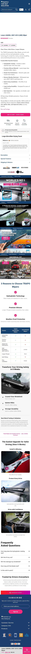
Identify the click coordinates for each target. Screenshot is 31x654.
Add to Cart (27, 651)
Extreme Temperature (6, 228)
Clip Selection (22, 254)
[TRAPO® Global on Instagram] (28, 617)
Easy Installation (13, 254)
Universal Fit (4, 254)
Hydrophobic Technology (6, 176)
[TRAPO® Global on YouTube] (26, 617)
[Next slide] (28, 189)
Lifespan (3, 202)
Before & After (18, 176)
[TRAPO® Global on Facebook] (23, 617)
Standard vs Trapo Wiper (12, 202)
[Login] (26, 9)
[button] (4, 38)
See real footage (5, 109)
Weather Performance (18, 228)
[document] (15, 24)
